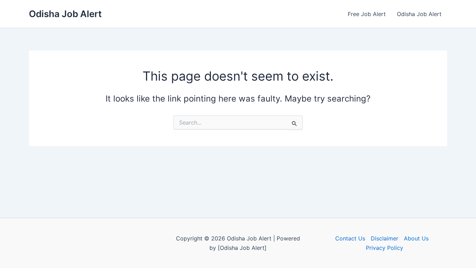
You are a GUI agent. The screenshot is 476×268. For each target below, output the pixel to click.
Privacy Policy (384, 247)
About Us (416, 238)
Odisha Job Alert (65, 13)
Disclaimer (384, 238)
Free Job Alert (367, 13)
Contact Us (350, 238)
